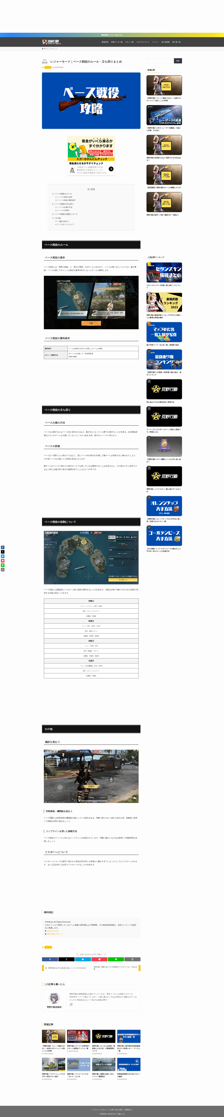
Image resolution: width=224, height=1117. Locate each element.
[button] (50, 959)
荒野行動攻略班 (54, 1007)
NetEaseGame (53, 931)
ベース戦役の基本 (65, 197)
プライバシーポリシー (100, 1110)
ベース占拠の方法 (65, 207)
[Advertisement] (112, 16)
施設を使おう (64, 221)
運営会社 (128, 1110)
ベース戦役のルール (63, 194)
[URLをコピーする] (132, 959)
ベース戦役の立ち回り (64, 204)
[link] (71, 1004)
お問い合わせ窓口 (116, 1110)
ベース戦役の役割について (66, 214)
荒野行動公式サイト (55, 934)
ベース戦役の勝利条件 (67, 200)
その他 (58, 218)
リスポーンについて (66, 224)
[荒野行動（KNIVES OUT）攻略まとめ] (52, 42)
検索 (178, 61)
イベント (47, 67)
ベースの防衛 (64, 210)
